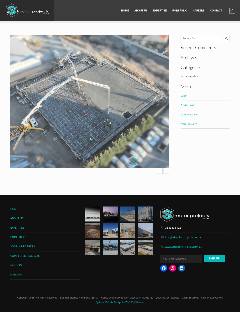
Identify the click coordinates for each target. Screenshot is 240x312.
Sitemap (139, 302)
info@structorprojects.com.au (184, 237)
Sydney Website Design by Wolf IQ (115, 302)
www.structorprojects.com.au (183, 246)
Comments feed (189, 114)
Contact (216, 10)
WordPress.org (189, 124)
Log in (184, 95)
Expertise (160, 10)
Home (125, 10)
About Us (141, 10)
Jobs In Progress (22, 246)
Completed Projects (25, 255)
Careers (198, 10)
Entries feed (187, 105)
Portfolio (179, 10)
